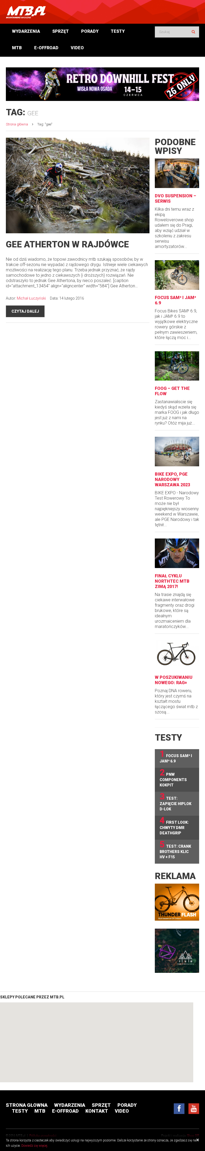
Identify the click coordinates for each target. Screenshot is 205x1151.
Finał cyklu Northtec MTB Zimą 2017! (172, 581)
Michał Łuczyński (31, 298)
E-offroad (46, 47)
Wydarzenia (26, 31)
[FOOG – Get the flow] (177, 366)
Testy (118, 31)
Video (77, 47)
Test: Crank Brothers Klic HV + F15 (175, 849)
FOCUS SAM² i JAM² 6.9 (176, 756)
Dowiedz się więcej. (34, 1146)
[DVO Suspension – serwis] (177, 173)
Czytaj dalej (25, 311)
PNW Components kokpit (173, 777)
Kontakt (96, 1111)
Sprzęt (60, 31)
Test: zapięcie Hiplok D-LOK (175, 801)
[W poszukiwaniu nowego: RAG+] (177, 655)
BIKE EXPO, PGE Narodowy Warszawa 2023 (172, 479)
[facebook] (179, 1108)
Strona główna (17, 124)
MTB (17, 47)
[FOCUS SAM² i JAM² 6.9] (177, 275)
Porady (89, 31)
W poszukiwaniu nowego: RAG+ (173, 680)
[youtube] (193, 1108)
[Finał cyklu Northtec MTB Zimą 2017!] (177, 553)
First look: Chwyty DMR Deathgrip (174, 825)
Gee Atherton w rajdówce (67, 244)
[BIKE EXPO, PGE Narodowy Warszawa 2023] (177, 451)
